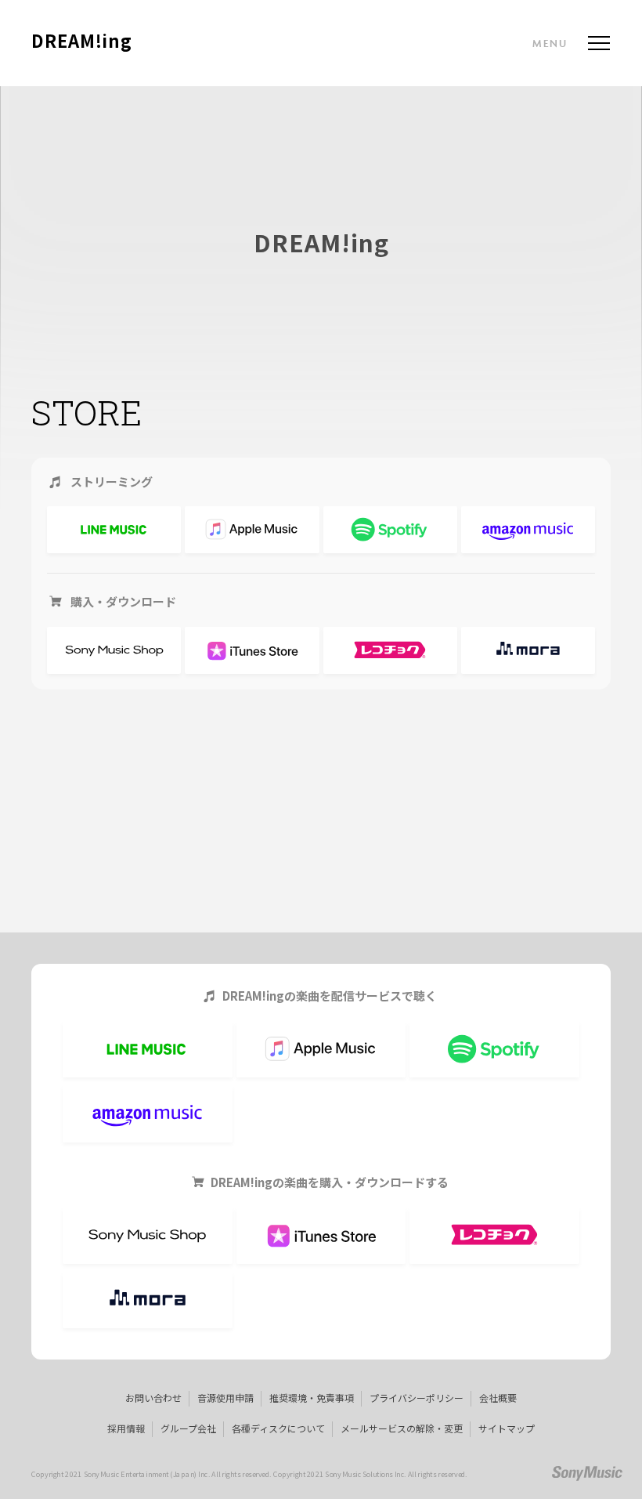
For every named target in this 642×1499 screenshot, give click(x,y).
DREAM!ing (81, 42)
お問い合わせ (153, 1397)
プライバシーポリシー (416, 1397)
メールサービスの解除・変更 (402, 1428)
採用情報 (126, 1428)
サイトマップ (506, 1428)
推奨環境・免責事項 (311, 1397)
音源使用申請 (225, 1397)
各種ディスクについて (278, 1428)
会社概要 (498, 1397)
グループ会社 (188, 1428)
